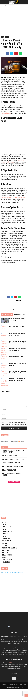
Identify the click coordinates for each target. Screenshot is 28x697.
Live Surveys (19, 684)
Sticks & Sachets (7, 560)
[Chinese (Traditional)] (6, 438)
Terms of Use (12, 684)
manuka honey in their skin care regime (13, 197)
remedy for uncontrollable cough (12, 161)
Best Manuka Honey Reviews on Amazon (13, 459)
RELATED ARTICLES (7, 314)
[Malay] (17, 438)
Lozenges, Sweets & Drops (9, 548)
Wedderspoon (7, 538)
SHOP (10, 663)
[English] (8, 438)
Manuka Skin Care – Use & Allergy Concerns (12, 474)
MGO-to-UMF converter (14, 656)
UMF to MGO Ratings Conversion (11, 463)
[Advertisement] (14, 21)
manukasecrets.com (9, 647)
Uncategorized (6, 562)
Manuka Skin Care (7, 555)
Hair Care (4, 545)
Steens (5, 536)
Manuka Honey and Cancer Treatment (12, 466)
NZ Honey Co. (7, 534)
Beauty (6, 5)
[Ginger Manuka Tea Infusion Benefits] (5, 365)
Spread (4, 557)
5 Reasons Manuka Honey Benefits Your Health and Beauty (13, 451)
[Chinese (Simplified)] (3, 438)
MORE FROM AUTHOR (19, 314)
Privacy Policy (4, 684)
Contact (25, 684)
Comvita (5, 524)
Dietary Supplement (7, 541)
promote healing (6, 113)
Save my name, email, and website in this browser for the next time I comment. (13, 423)
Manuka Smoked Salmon (16, 326)
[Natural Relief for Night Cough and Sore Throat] (5, 351)
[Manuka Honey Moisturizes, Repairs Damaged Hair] (5, 373)
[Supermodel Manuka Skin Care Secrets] (5, 358)
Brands (4, 522)
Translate (22, 441)
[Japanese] (14, 438)
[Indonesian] (11, 438)
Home (2, 5)
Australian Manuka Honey (7, 309)
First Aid (4, 543)
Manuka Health (7, 531)
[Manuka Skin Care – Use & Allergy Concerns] (5, 335)
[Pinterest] (14, 678)
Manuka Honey (6, 550)
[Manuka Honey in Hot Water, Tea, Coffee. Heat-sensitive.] (5, 344)
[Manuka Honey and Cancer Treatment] (5, 320)
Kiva (4, 529)
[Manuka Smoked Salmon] (5, 328)
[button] (26, 2)
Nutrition (7, 37)
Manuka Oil (5, 553)
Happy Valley (7, 527)
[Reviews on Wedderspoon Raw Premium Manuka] (5, 385)
